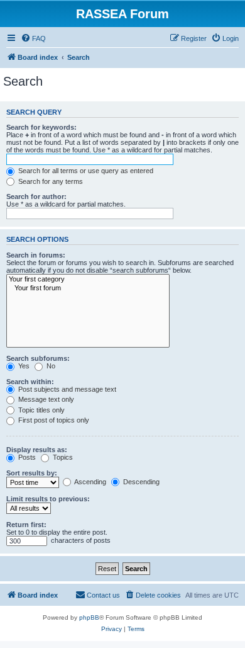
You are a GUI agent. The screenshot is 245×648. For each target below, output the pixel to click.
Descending (140, 482)
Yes (23, 366)
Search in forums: (35, 255)
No (50, 366)
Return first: (26, 524)
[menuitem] (33, 38)
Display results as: (36, 449)
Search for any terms (49, 181)
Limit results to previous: (48, 499)
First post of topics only (52, 420)
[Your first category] (88, 279)
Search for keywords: (41, 127)
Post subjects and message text (66, 389)
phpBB (89, 617)
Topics (62, 457)
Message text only (45, 399)
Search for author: (36, 196)
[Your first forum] (88, 288)
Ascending (89, 482)
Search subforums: (38, 358)
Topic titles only (40, 410)
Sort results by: (31, 473)
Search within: (30, 381)
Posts (26, 457)
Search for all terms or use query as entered (84, 170)
